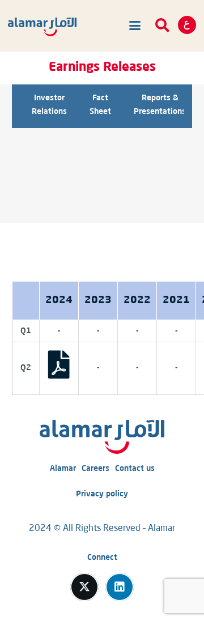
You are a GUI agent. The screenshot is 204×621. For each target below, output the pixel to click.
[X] (84, 587)
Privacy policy (102, 494)
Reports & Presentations (160, 105)
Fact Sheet (100, 105)
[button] (133, 25)
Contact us (135, 469)
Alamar (63, 469)
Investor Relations (49, 105)
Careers (95, 469)
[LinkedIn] (119, 587)
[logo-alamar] (42, 27)
